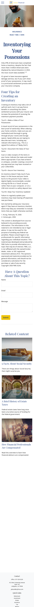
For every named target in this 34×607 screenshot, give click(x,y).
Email (3, 291)
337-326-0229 (19, 579)
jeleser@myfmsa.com (17, 589)
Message (4, 301)
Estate (17, 600)
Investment (17, 598)
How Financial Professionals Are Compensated (16, 446)
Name (3, 280)
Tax (17, 604)
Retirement (17, 596)
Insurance (17, 602)
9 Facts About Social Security (17, 363)
